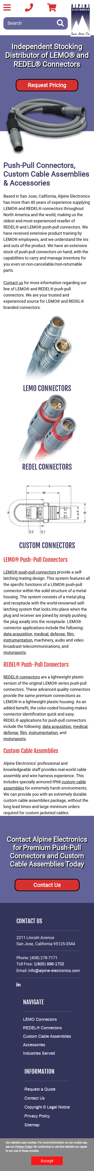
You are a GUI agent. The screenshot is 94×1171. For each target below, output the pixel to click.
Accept (47, 1160)
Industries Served (39, 1053)
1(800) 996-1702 (49, 964)
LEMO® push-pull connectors (29, 572)
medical (41, 634)
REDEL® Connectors (42, 1028)
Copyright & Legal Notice (47, 1107)
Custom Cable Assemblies (47, 1037)
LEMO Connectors (40, 1020)
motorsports (14, 652)
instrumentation (17, 640)
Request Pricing (47, 85)
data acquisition (17, 634)
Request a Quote (39, 1089)
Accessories (34, 1045)
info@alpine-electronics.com (54, 971)
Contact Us (47, 885)
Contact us (13, 282)
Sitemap (31, 1125)
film (70, 634)
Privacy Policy (37, 1116)
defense (57, 634)
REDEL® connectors (21, 677)
